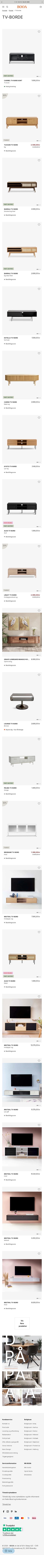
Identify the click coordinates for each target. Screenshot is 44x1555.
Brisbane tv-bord (11, 852)
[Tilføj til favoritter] (39, 31)
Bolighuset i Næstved (31, 1442)
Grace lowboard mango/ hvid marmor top (16, 659)
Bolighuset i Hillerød (31, 1434)
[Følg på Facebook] (3, 1511)
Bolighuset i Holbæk (31, 1438)
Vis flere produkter (23, 1323)
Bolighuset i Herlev (30, 1431)
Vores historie (7, 1445)
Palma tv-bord (10, 788)
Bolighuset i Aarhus (31, 1427)
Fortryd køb (6, 1438)
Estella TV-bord (11, 338)
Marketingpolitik (7, 1482)
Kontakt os (6, 1424)
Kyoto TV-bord (10, 466)
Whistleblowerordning (10, 1453)
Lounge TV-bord (10, 724)
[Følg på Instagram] (7, 1511)
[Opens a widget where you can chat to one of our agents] (8, 1551)
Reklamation (6, 1434)
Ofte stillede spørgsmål (10, 1442)
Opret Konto (28, 1471)
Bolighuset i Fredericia (32, 1445)
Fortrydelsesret (7, 1486)
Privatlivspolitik (7, 1471)
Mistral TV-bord (11, 1174)
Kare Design (6, 1449)
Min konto (27, 1467)
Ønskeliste (28, 1475)
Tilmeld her (6, 1504)
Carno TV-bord (10, 402)
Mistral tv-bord (11, 917)
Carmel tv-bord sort (13, 80)
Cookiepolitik (6, 1475)
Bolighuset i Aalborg (31, 1449)
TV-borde (18, 10)
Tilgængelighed (7, 1456)
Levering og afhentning (10, 1431)
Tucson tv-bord (11, 145)
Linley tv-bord (10, 595)
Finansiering (6, 1478)
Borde (11, 10)
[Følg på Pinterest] (11, 1511)
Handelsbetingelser (9, 1467)
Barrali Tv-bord (11, 209)
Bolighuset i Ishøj (30, 1424)
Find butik (5, 1427)
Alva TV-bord (9, 531)
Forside (4, 10)
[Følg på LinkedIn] (15, 1511)
